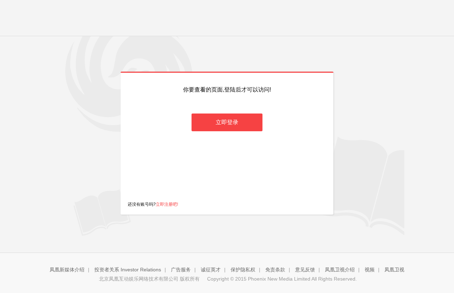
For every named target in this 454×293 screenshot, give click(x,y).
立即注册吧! (167, 204)
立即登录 (227, 122)
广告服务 (181, 269)
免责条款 (275, 269)
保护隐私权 (243, 269)
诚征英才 (211, 269)
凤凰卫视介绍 (340, 269)
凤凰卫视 (394, 269)
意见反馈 (305, 269)
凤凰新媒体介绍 (67, 269)
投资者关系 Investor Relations (127, 269)
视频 (370, 269)
